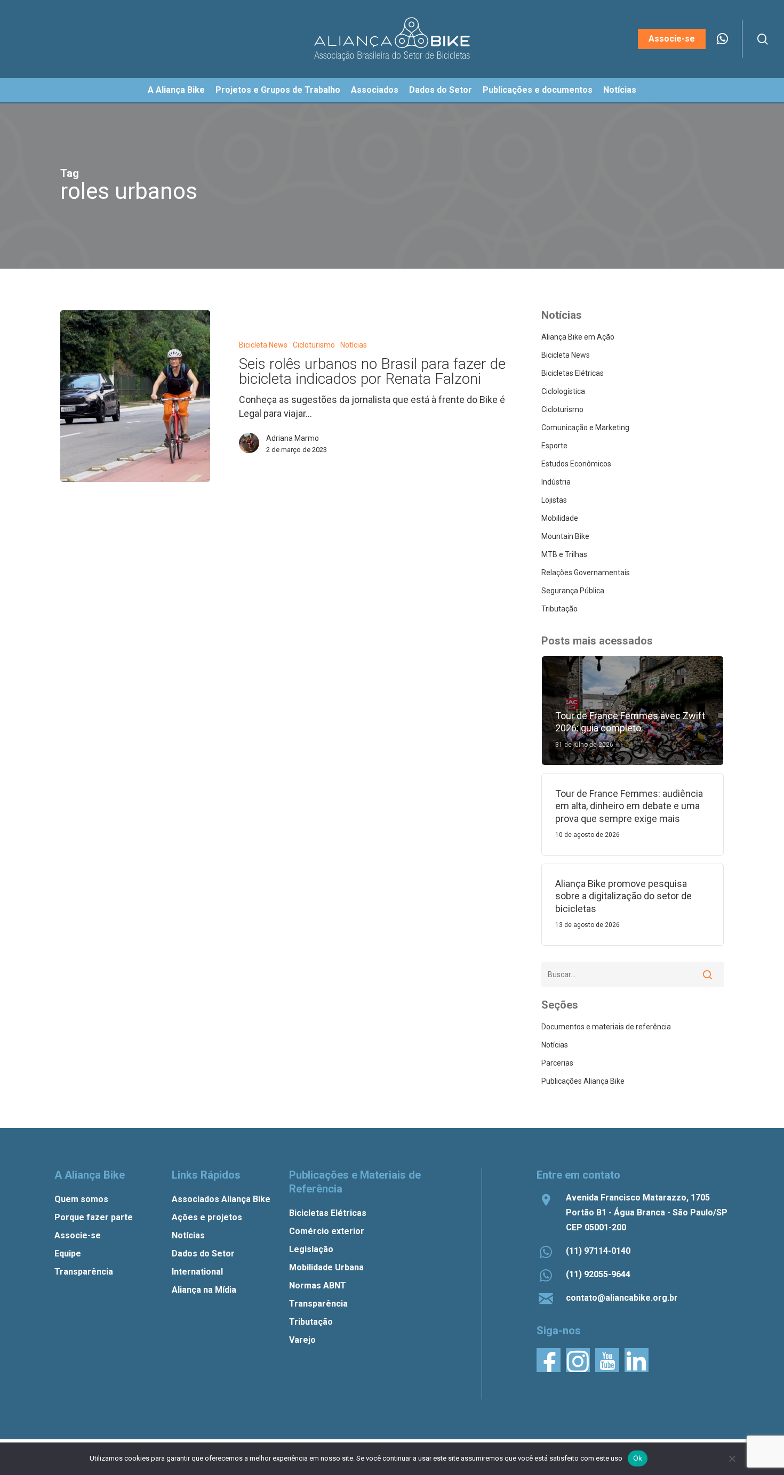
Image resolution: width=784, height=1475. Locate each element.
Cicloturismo (314, 345)
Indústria (556, 482)
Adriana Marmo (292, 438)
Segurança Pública (572, 590)
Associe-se (77, 1235)
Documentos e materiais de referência (606, 1026)
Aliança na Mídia (204, 1290)
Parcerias (557, 1063)
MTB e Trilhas (564, 554)
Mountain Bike (565, 536)
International (197, 1272)
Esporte (554, 445)
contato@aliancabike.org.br (622, 1298)
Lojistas (554, 500)
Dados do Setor (203, 1253)
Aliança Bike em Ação (577, 337)
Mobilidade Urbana (326, 1267)
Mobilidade (559, 518)
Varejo (302, 1340)
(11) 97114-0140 (598, 1251)
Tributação (559, 608)
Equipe (67, 1253)
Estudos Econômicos (576, 464)
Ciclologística (563, 391)
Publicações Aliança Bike (583, 1081)
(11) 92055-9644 (598, 1274)
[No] (731, 1458)
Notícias (353, 345)
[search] (762, 39)
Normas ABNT (317, 1285)
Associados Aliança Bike (221, 1199)
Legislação (311, 1249)
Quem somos (81, 1199)
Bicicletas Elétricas (572, 373)
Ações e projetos (207, 1217)
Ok (638, 1458)
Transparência (83, 1272)
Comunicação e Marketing (585, 427)
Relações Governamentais (585, 572)
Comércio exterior (326, 1231)
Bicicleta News (263, 345)
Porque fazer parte (93, 1217)
